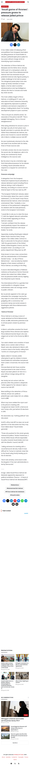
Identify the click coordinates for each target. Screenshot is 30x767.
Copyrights (21, 757)
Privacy (26, 757)
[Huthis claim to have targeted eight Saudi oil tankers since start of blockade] (7, 658)
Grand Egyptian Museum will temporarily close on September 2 (19, 728)
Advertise (8, 757)
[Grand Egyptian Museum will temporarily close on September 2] (5, 729)
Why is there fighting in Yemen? (22, 681)
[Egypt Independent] (15, 2)
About (3, 757)
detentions (15, 485)
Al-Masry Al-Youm (18, 754)
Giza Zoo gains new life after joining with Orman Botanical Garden (19, 735)
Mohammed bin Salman (15, 488)
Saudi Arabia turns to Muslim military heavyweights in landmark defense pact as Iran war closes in (7, 684)
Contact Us (14, 757)
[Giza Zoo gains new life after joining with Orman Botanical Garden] (5, 736)
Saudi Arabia (15, 495)
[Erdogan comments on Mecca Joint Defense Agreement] (22, 658)
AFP (4, 19)
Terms (15, 759)
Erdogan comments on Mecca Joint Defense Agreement (22, 664)
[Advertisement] (15, 582)
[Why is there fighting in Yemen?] (22, 676)
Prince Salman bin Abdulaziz (15, 492)
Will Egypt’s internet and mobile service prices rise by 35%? (12, 720)
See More (15, 743)
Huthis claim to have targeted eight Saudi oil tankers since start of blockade (7, 665)
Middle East (5, 6)
